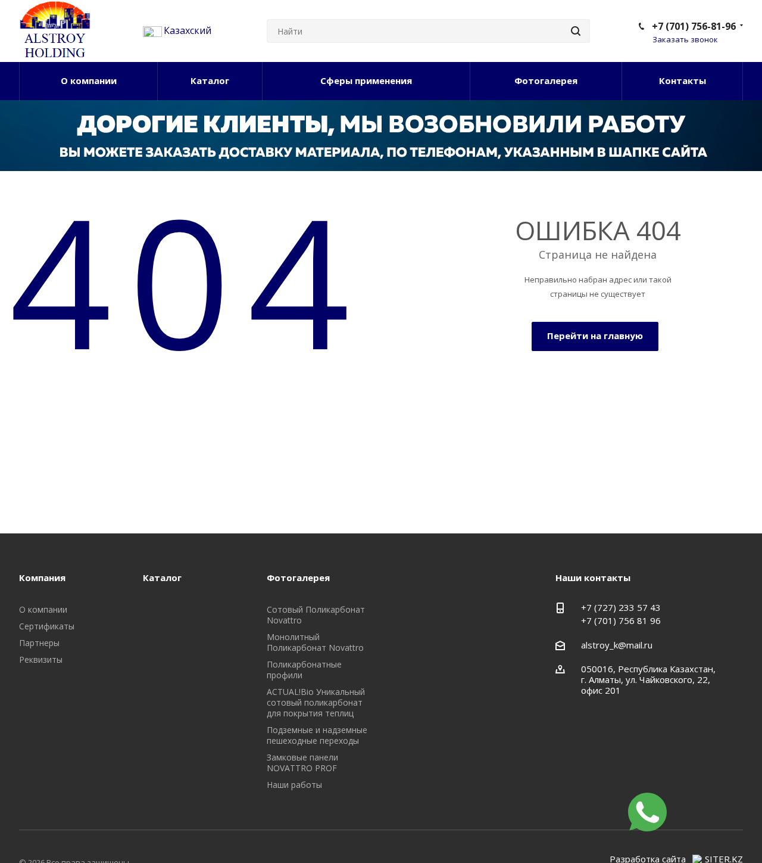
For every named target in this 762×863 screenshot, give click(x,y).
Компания (42, 577)
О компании (89, 80)
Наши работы (294, 784)
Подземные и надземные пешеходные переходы (317, 735)
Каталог (209, 80)
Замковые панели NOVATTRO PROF (302, 763)
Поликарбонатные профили (304, 670)
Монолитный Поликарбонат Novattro (315, 642)
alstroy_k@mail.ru (616, 645)
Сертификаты (46, 626)
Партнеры (39, 642)
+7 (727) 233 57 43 (621, 607)
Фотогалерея (545, 80)
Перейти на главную (595, 336)
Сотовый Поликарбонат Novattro (316, 615)
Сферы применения (366, 80)
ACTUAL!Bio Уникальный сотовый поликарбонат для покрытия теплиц (316, 702)
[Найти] (575, 31)
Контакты (682, 80)
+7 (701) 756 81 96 (621, 620)
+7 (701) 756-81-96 (694, 26)
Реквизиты (41, 659)
